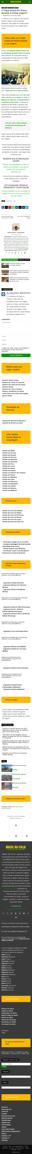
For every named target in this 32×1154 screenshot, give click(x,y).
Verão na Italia (7, 1011)
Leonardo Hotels (7, 1129)
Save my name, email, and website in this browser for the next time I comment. (15, 349)
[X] (6, 207)
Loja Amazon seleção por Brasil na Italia (15, 927)
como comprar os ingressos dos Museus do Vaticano (16, 125)
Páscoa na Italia (7, 1009)
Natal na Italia (7, 1017)
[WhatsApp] (13, 207)
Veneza (15, 787)
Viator (3, 1134)
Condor (4, 1114)
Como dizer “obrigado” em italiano (24, 217)
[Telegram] (26, 207)
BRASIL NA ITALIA (7, 1052)
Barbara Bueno (11, 888)
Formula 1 (5, 1031)
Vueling (4, 1140)
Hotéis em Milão (8, 451)
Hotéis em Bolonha (9, 459)
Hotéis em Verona (9, 453)
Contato (26, 1146)
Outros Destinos (11, 7)
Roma (10, 5)
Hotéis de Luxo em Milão (11, 513)
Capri (3, 959)
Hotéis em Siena (8, 468)
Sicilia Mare (5, 1054)
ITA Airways (5, 1125)
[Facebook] (2, 207)
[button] (2, 2)
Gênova (4, 963)
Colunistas (5, 1146)
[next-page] (5, 285)
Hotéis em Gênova (9, 488)
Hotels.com (5, 1122)
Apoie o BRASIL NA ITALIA (18, 1146)
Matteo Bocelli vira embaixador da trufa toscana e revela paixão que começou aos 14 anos (16, 748)
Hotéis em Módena (9, 490)
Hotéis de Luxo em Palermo (12, 522)
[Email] (20, 207)
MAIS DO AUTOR (24, 260)
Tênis (3, 1033)
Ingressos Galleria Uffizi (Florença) (16, 607)
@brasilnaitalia (16, 818)
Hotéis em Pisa (8, 464)
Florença (16, 778)
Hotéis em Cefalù (9, 486)
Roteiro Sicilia (7, 387)
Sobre (10, 1146)
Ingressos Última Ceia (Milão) (14, 647)
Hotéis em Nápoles (9, 477)
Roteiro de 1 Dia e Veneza (12, 389)
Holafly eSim (6, 1120)
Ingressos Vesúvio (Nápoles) (14, 689)
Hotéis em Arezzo (9, 470)
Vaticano (16, 7)
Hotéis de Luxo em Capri (11, 519)
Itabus (3, 1127)
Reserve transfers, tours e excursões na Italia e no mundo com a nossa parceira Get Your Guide (16, 193)
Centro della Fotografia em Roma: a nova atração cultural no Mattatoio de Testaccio (20, 272)
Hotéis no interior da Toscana (13, 473)
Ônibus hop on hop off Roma (14, 548)
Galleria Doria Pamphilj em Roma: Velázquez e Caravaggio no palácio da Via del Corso (19, 279)
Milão (3, 968)
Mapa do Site (5, 1148)
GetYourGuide (6, 1118)
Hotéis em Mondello (10, 484)
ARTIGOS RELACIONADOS (10, 260)
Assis (3, 955)
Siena (3, 983)
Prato (3, 979)
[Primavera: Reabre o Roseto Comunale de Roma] (5, 265)
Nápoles (4, 972)
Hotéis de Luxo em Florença (13, 515)
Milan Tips (25, 1054)
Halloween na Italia (9, 1013)
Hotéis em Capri (8, 479)
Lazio (6, 5)
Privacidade (13, 1149)
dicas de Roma (9, 201)
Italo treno (15, 546)
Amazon (4, 1107)
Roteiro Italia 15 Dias (10, 380)
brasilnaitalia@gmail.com (16, 909)
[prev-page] (2, 285)
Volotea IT (5, 1138)
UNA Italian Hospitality (10, 1131)
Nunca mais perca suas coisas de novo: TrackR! (7, 217)
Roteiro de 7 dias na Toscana (13, 382)
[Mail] (19, 913)
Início (2, 5)
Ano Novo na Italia (8, 1022)
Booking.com (6, 1109)
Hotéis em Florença (9, 462)
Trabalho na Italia (21, 1052)
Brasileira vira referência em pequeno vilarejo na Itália (14, 753)
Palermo (4, 974)
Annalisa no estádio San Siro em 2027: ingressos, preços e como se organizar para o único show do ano (15, 730)
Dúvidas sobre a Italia (22, 250)
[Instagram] (13, 253)
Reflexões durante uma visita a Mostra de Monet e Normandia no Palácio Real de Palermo (16, 742)
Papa (15, 201)
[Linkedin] (16, 207)
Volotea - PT (6, 1136)
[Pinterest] (9, 207)
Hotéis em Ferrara (9, 457)
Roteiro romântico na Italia (13, 391)
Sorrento (4, 985)
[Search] (30, 2)
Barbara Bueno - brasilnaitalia (10, 15)
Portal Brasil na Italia (19, 1148)
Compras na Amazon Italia (15, 799)
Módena (4, 970)
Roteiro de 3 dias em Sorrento (13, 385)
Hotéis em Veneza (9, 455)
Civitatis (4, 1111)
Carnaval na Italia (8, 1024)
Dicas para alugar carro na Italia (15, 542)
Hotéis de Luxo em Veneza (12, 511)
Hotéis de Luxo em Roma (11, 517)
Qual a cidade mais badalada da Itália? (15, 709)
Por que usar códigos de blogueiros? (14, 931)
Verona (4, 990)
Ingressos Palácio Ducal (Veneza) (15, 668)
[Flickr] (10, 253)
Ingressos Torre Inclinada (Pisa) (15, 631)
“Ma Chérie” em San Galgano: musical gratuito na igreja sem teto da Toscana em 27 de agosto (16, 736)
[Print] (23, 207)
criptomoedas (25, 245)
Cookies (27, 1148)
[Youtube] (25, 253)
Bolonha (4, 957)
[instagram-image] (5, 825)
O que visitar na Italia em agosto (13, 712)
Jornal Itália (11, 1148)
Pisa (3, 977)
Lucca (3, 966)
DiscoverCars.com (8, 1116)
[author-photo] (16, 230)
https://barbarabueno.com (16, 234)
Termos (19, 1149)
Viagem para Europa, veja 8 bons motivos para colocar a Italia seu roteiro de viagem (16, 716)
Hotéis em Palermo (9, 482)
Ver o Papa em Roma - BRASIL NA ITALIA (18, 293)
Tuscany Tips (15, 1054)
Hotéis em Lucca (8, 466)
